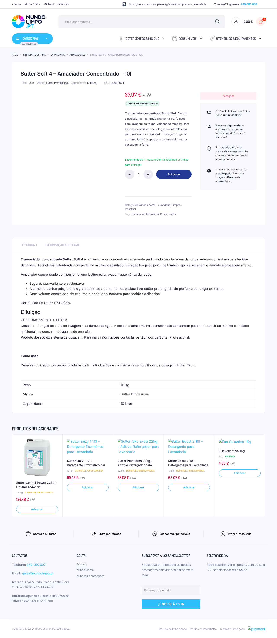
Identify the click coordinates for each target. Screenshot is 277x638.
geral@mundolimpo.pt (37, 573)
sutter (172, 214)
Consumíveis (188, 39)
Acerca (16, 4)
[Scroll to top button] (267, 628)
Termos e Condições (232, 629)
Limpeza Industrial (34, 54)
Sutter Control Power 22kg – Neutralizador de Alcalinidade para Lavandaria (36, 485)
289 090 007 (36, 564)
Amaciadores (77, 54)
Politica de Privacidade (173, 629)
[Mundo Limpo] (28, 21)
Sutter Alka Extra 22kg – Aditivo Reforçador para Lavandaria (135, 463)
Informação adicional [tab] (62, 245)
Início (15, 54)
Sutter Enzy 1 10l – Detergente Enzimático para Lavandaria (87, 463)
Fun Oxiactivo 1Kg (232, 451)
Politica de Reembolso (203, 629)
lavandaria (152, 214)
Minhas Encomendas (56, 4)
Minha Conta (32, 4)
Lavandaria (58, 54)
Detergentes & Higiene (142, 39)
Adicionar (173, 174)
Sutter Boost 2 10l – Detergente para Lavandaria (188, 463)
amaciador (138, 214)
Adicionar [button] (37, 509)
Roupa (164, 214)
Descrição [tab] (29, 245)
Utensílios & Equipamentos (236, 39)
